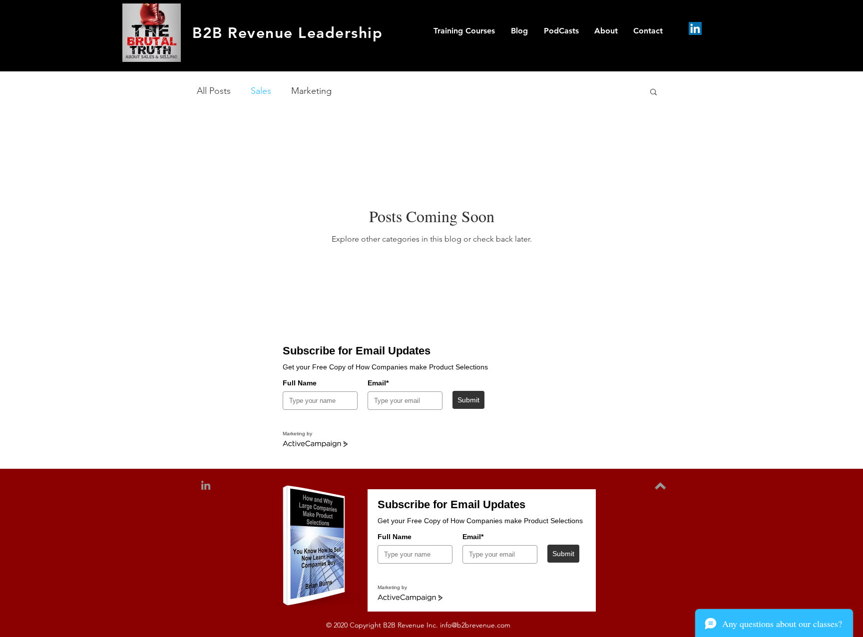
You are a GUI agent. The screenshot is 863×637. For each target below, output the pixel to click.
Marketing (311, 90)
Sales (261, 90)
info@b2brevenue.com (475, 625)
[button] (653, 92)
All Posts (214, 90)
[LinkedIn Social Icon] (695, 28)
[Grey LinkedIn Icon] (205, 485)
